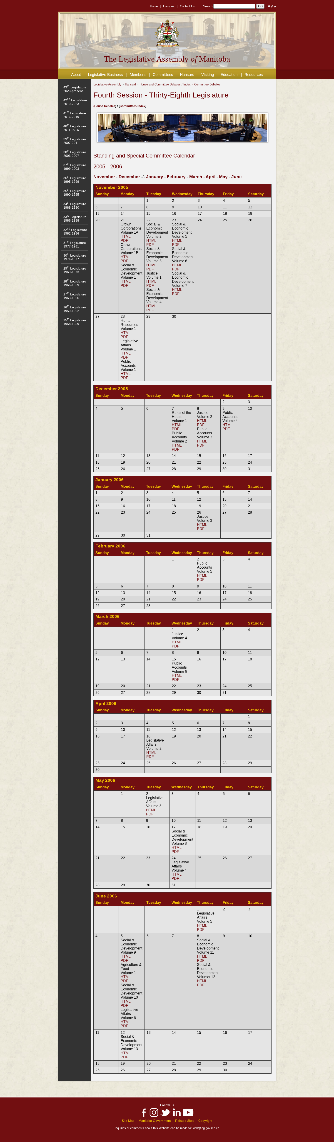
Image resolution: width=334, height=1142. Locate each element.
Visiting (207, 74)
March (195, 176)
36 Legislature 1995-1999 (74, 179)
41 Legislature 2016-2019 (74, 115)
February (176, 176)
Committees (163, 74)
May (223, 176)
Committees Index (132, 106)
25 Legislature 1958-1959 (74, 322)
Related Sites (184, 1120)
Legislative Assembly (107, 84)
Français (168, 6)
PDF (124, 240)
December (129, 176)
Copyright (205, 1120)
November (104, 176)
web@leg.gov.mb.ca (206, 1128)
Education (229, 74)
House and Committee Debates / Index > (167, 84)
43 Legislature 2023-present (74, 89)
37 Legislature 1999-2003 (74, 166)
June (236, 176)
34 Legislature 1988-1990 (74, 205)
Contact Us (187, 6)
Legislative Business (105, 74)
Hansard (187, 74)
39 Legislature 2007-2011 (74, 141)
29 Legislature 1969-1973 (74, 270)
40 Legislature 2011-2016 (74, 128)
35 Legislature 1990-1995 (74, 192)
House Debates (104, 106)
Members (138, 74)
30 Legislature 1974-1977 (74, 257)
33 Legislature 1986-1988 (74, 218)
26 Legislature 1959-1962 (74, 309)
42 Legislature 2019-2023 (75, 102)
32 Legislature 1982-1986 (75, 231)
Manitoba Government (155, 1120)
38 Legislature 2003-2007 (74, 153)
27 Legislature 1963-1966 (74, 296)
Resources (253, 74)
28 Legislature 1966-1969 (74, 283)
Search (207, 6)
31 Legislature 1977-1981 (74, 244)
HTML (126, 236)
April (210, 176)
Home (154, 6)
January (154, 176)
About (76, 74)
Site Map (128, 1120)
